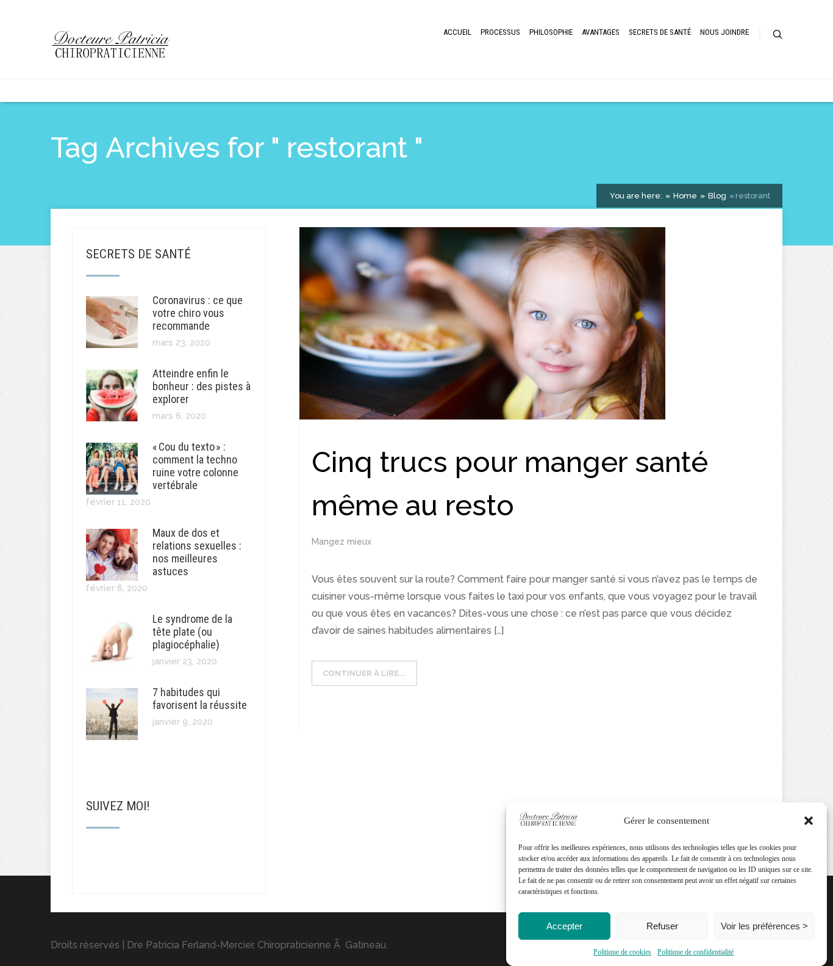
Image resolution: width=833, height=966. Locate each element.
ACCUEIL (457, 32)
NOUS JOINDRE (724, 32)
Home (684, 195)
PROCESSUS (500, 32)
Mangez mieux (341, 542)
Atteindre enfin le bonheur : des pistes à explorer (201, 386)
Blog (716, 195)
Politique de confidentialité (695, 952)
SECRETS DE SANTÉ (660, 32)
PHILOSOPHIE (551, 32)
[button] (809, 821)
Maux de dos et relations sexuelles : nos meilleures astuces (196, 552)
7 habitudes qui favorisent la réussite (199, 698)
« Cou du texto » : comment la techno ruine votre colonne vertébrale (195, 466)
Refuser (662, 926)
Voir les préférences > (764, 926)
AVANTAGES (601, 32)
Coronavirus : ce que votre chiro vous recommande (197, 313)
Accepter (564, 926)
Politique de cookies (622, 952)
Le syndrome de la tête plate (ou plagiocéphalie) (192, 631)
